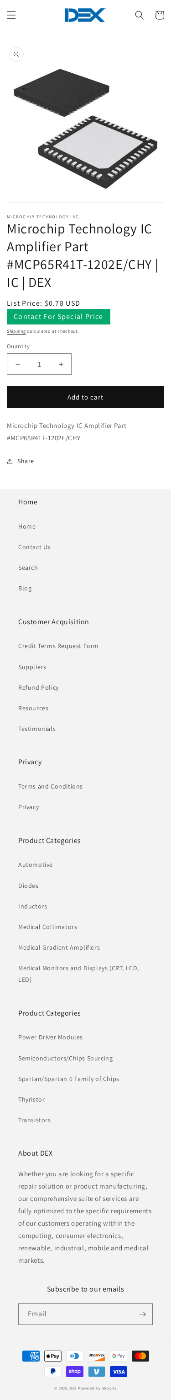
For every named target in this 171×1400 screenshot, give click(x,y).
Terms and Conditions (50, 786)
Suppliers (32, 667)
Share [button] (25, 461)
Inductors (32, 906)
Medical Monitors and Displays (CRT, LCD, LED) (78, 974)
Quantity (18, 346)
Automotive (35, 864)
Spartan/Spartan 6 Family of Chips (68, 1079)
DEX (73, 1387)
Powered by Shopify (97, 1387)
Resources (33, 708)
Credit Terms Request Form (58, 646)
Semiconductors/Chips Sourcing (65, 1058)
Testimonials (37, 728)
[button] (11, 15)
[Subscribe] (142, 1314)
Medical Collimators (47, 927)
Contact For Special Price (59, 316)
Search (28, 567)
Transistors (34, 1120)
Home (27, 526)
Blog (24, 588)
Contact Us (34, 547)
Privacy (28, 807)
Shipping (16, 331)
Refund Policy (38, 687)
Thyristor (31, 1099)
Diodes (28, 885)
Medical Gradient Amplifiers (59, 947)
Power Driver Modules (50, 1037)
